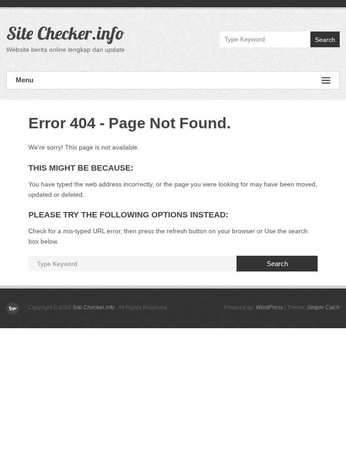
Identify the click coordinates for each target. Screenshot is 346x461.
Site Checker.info (65, 33)
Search (325, 39)
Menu (24, 80)
